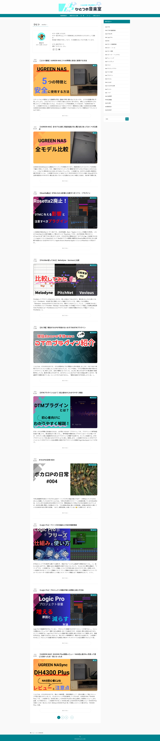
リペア (109, 92)
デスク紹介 (110, 72)
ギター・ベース (111, 48)
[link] (53, 49)
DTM (108, 27)
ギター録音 (110, 51)
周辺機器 (109, 99)
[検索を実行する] (127, 119)
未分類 (109, 103)
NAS (108, 41)
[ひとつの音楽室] (80, 7)
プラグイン (110, 75)
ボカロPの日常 (111, 86)
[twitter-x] (56, 49)
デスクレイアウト (111, 68)
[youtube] (59, 49)
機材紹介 (109, 106)
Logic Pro (109, 37)
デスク (109, 65)
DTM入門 (109, 34)
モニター (109, 89)
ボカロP (109, 82)
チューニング (110, 58)
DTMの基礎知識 (111, 30)
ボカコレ (109, 79)
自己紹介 (109, 110)
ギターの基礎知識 (111, 44)
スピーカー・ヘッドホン (113, 54)
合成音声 (109, 96)
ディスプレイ (110, 61)
